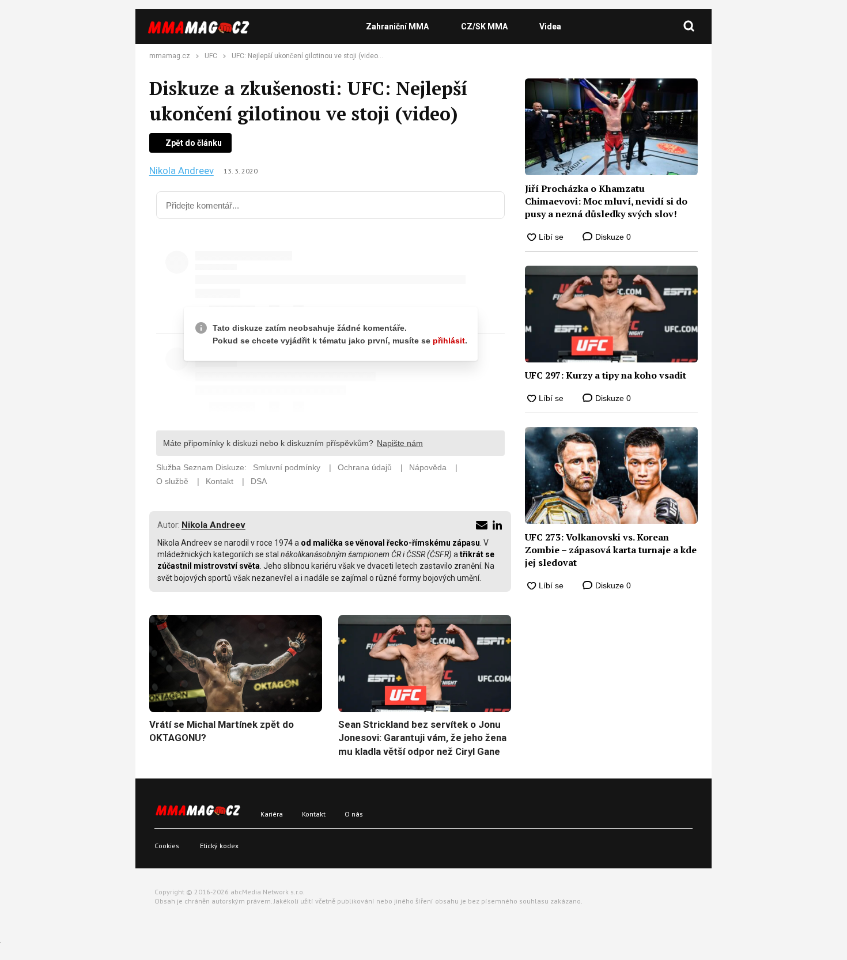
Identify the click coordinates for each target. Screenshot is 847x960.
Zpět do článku (193, 143)
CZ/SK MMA (484, 26)
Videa (550, 26)
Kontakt (314, 814)
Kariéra (271, 814)
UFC (211, 56)
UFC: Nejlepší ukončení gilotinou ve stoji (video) (306, 56)
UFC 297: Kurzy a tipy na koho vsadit (605, 375)
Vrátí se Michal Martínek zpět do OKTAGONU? (221, 731)
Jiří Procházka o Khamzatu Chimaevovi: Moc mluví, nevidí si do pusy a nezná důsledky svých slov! (606, 201)
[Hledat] (689, 26)
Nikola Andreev (181, 171)
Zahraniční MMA (397, 26)
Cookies (166, 845)
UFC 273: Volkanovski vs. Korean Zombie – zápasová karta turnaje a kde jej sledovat (611, 550)
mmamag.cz (169, 56)
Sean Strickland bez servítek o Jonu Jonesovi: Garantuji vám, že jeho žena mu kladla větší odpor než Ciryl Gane (422, 738)
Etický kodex (219, 845)
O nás (354, 814)
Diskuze (612, 236)
